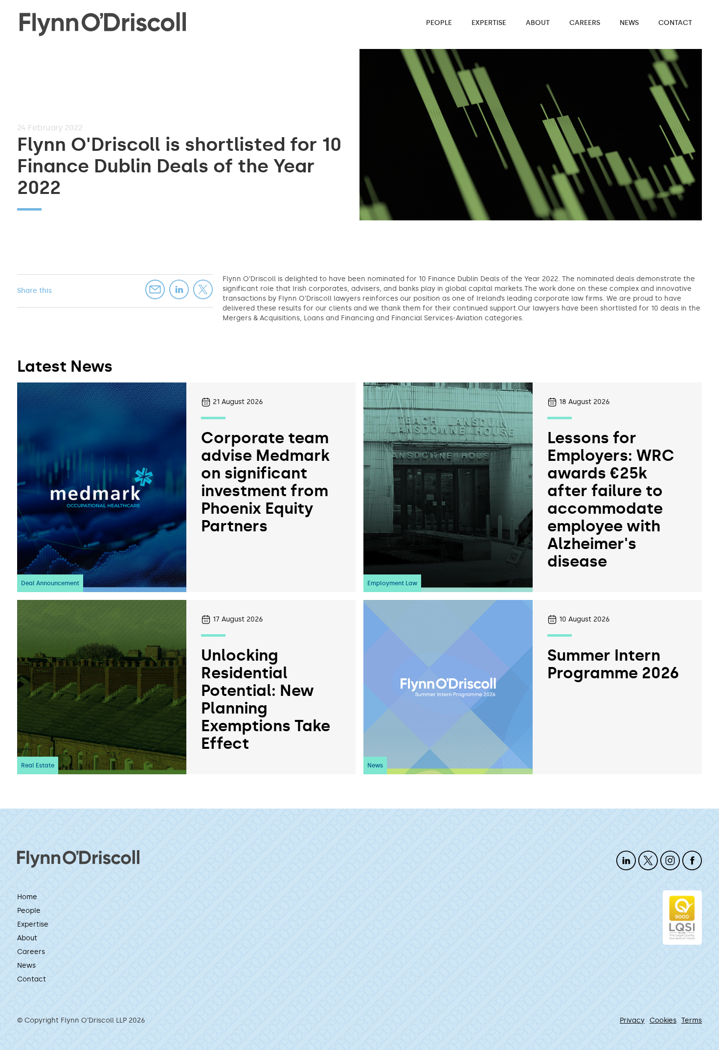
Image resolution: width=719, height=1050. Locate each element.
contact (675, 23)
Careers (584, 23)
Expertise (489, 23)
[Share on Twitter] (203, 289)
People (439, 23)
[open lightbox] (531, 134)
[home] (102, 23)
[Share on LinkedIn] (179, 289)
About (538, 23)
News (629, 23)
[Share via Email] (155, 289)
